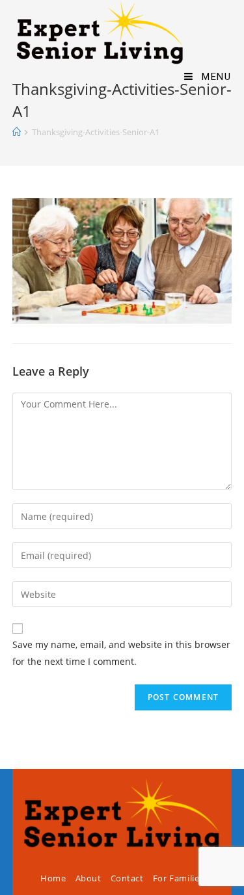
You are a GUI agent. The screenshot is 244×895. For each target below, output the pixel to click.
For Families (178, 878)
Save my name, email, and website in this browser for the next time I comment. (121, 652)
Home (53, 878)
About (88, 878)
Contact (127, 878)
